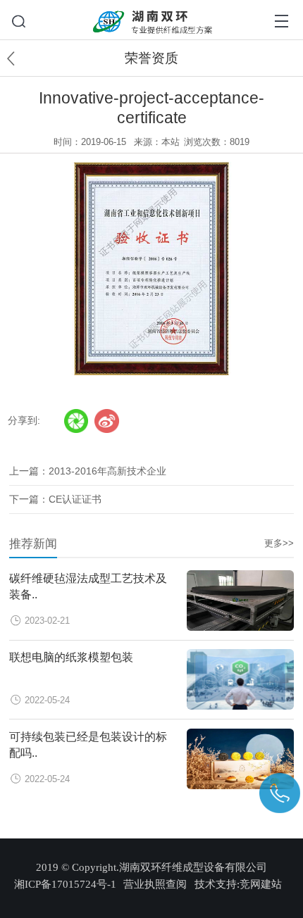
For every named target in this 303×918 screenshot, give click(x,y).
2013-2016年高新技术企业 (107, 471)
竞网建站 (261, 884)
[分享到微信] (76, 421)
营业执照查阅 (155, 884)
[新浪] (106, 421)
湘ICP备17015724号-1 (65, 884)
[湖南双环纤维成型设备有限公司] (151, 12)
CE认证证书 (75, 499)
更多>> (279, 543)
